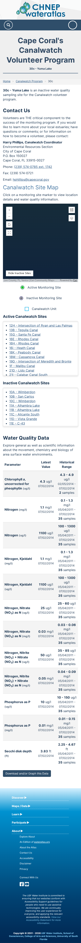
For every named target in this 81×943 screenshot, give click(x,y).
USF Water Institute (51, 933)
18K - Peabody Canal (24, 352)
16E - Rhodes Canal (23, 339)
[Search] (8, 25)
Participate (19, 822)
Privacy (24, 868)
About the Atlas (28, 847)
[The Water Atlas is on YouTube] (26, 885)
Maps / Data (20, 806)
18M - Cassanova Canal (26, 357)
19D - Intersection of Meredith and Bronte (40, 361)
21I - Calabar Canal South (28, 375)
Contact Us (26, 852)
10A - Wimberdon (22, 392)
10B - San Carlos (21, 396)
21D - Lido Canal (21, 370)
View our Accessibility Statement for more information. (43, 920)
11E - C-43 (17, 423)
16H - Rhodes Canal (24, 343)
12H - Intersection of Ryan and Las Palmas (40, 325)
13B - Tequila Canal (23, 330)
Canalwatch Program (29, 81)
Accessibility (27, 858)
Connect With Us (29, 877)
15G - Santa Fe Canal (24, 334)
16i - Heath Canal (22, 348)
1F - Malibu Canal (22, 366)
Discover (18, 797)
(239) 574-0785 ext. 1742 (33, 167)
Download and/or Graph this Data (27, 773)
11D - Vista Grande (23, 419)
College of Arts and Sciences (40, 936)
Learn (15, 814)
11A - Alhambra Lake (24, 405)
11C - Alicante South (24, 414)
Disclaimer (25, 863)
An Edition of (35, 841)
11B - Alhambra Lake (24, 410)
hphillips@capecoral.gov (31, 179)
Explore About (27, 836)
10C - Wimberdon (22, 401)
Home (6, 81)
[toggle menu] (72, 25)
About (16, 831)
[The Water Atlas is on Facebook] (22, 885)
